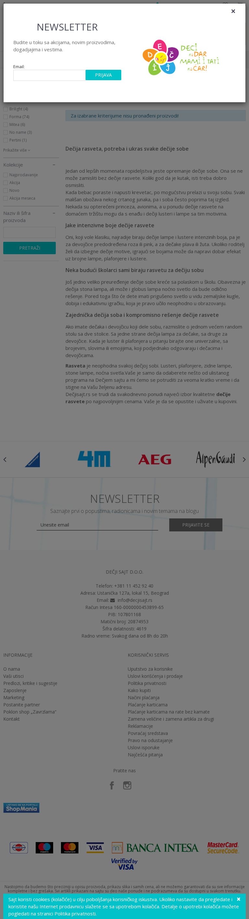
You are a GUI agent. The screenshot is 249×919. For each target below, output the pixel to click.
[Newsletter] (182, 55)
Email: (19, 66)
